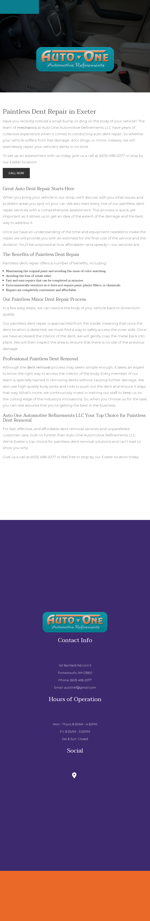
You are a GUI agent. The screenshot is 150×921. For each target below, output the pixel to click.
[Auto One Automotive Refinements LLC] (75, 59)
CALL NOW (16, 173)
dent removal (38, 367)
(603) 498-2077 (81, 680)
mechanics (27, 127)
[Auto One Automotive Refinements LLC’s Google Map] (75, 776)
